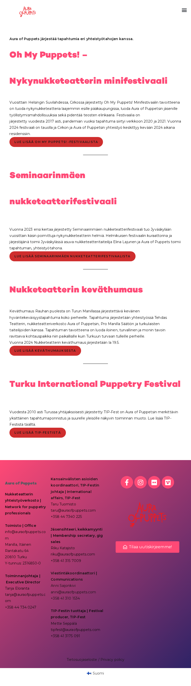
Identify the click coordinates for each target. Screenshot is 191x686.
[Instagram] (140, 482)
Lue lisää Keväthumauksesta (45, 350)
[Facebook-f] (127, 482)
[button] (184, 10)
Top (179, 674)
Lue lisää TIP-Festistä (37, 432)
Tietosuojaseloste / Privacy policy (95, 659)
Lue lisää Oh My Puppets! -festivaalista (56, 142)
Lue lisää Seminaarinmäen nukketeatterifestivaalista (72, 256)
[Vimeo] (168, 482)
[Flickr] (154, 482)
